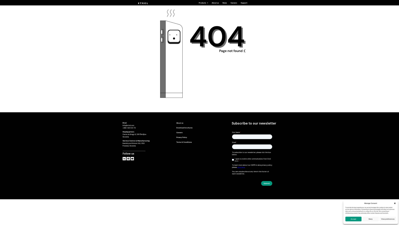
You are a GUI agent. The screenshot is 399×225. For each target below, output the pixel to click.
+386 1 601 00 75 (129, 128)
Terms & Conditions (184, 142)
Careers (234, 3)
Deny (371, 219)
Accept (353, 219)
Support (244, 3)
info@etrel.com (128, 125)
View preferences (388, 219)
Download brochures (184, 128)
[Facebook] (128, 158)
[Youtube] (132, 158)
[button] (395, 203)
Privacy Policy (181, 137)
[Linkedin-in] (124, 158)
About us (215, 3)
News (225, 3)
